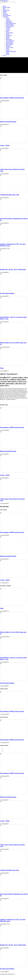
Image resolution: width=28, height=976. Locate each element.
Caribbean (8, 27)
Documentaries (9, 32)
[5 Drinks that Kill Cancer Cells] (13, 867)
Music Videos (9, 42)
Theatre (8, 54)
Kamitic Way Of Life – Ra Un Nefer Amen (13, 269)
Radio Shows (9, 44)
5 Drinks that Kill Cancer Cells (9, 194)
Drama (7, 34)
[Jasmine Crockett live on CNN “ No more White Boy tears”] (13, 916)
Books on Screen (10, 26)
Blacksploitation (10, 24)
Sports (7, 52)
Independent (9, 39)
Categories (5, 16)
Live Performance (10, 40)
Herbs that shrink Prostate (8, 121)
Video (2, 368)
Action (7, 18)
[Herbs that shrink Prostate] (13, 794)
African (8, 19)
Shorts (7, 48)
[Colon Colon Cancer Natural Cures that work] (13, 841)
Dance (7, 31)
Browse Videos (6, 7)
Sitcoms (8, 50)
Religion (8, 46)
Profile (4, 12)
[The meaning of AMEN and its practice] (13, 708)
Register (5, 11)
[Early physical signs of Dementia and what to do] (13, 891)
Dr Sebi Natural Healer (7, 293)
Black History (9, 22)
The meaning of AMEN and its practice (12, 97)
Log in (4, 55)
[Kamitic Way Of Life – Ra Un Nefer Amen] (13, 942)
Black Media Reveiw (11, 23)
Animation (8, 20)
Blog (4, 8)
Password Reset (6, 15)
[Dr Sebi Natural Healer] (13, 966)
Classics (8, 28)
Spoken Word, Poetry (11, 51)
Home (4, 6)
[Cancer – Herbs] (13, 818)
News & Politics (10, 43)
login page (5, 14)
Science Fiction (9, 47)
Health (7, 38)
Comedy (8, 30)
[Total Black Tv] (4, 0)
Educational (9, 35)
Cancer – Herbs (5, 145)
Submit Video (6, 10)
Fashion (8, 36)
